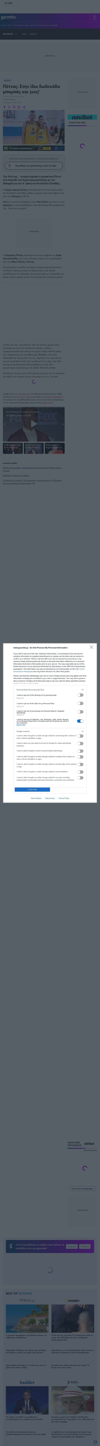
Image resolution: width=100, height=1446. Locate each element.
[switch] (80, 695)
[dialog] (50, 723)
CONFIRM (32, 790)
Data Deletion (36, 798)
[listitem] (50, 689)
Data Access (50, 798)
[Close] (92, 648)
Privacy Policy (64, 798)
